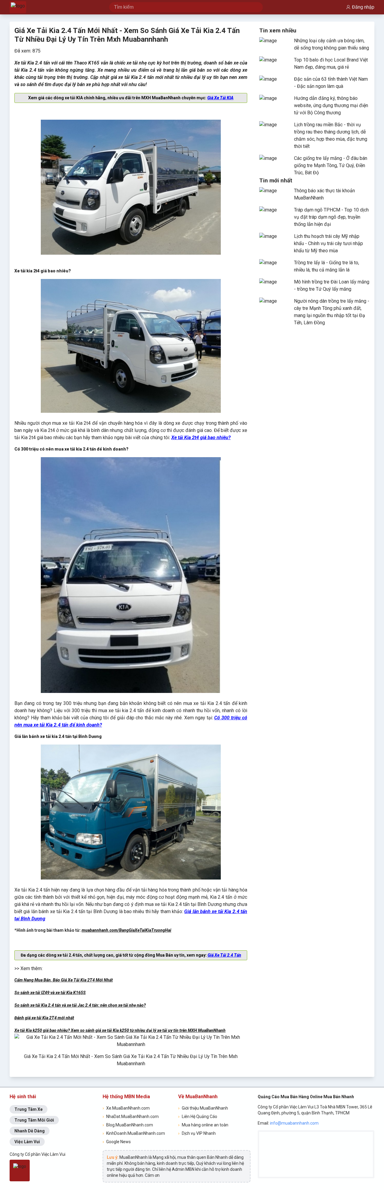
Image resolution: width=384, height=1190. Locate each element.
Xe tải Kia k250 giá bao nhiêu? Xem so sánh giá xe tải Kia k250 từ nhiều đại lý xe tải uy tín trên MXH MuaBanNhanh (120, 1030)
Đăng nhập (363, 7)
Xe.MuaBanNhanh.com (126, 1108)
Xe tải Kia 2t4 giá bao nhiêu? (201, 437)
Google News (117, 1141)
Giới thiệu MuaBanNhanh (203, 1108)
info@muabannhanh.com (294, 1123)
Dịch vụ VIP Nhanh (197, 1133)
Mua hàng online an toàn (203, 1125)
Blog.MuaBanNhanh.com (128, 1125)
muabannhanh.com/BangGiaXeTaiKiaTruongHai (126, 930)
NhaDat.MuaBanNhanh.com (131, 1116)
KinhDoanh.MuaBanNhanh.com (134, 1133)
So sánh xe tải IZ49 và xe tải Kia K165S (50, 992)
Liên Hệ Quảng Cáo (197, 1116)
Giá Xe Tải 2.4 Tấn (224, 955)
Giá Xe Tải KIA (220, 97)
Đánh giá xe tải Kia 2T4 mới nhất (44, 1017)
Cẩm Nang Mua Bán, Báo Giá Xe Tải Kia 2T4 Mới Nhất (63, 980)
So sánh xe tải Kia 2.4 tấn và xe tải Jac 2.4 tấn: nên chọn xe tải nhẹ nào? (80, 1005)
